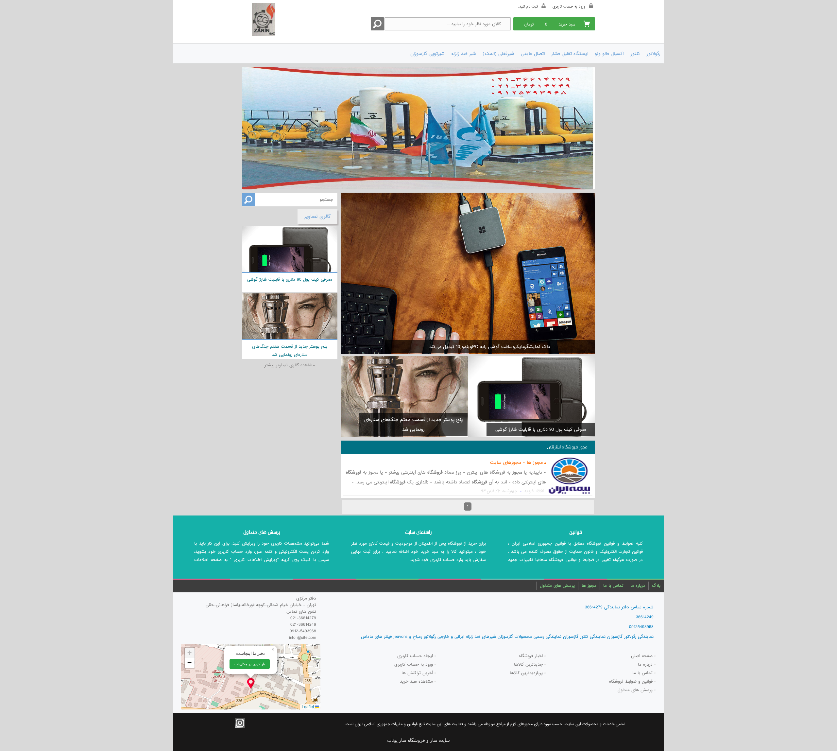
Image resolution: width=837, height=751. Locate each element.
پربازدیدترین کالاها (526, 673)
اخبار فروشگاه (531, 656)
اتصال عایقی (533, 53)
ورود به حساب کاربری (413, 664)
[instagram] (240, 723)
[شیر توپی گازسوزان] (418, 128)
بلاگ (656, 586)
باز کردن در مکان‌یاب (249, 664)
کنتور (635, 53)
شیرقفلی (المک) (498, 53)
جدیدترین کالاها (528, 664)
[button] (251, 683)
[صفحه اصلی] (277, 20)
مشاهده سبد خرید (416, 681)
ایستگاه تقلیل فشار (569, 53)
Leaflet (308, 706)
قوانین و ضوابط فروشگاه (631, 681)
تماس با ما (613, 586)
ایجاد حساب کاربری (415, 656)
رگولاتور (653, 53)
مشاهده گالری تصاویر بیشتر (290, 365)
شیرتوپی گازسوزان (427, 53)
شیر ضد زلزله (463, 53)
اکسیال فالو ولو (609, 53)
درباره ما (637, 586)
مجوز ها (589, 586)
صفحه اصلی (642, 656)
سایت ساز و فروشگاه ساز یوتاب (418, 740)
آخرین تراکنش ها (417, 673)
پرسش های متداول (557, 586)
